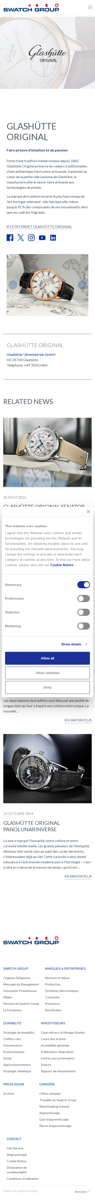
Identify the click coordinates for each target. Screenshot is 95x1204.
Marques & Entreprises (65, 968)
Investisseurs (53, 1023)
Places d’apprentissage (55, 1126)
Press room (13, 1084)
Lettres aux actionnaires (57, 1058)
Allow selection (47, 673)
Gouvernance (12, 1045)
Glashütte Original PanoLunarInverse (31, 826)
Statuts (46, 1065)
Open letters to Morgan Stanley (63, 1032)
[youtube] (42, 238)
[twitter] (20, 238)
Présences (52, 1003)
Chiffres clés (12, 1039)
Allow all (47, 658)
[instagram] (31, 238)
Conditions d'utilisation (23, 1178)
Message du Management (21, 984)
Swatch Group (15, 968)
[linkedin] (53, 238)
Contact (14, 1139)
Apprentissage (49, 1113)
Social (7, 1058)
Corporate (52, 997)
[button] (13, 285)
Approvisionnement (17, 1065)
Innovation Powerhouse (20, 991)
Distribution (53, 1010)
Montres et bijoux (57, 978)
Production (53, 984)
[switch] (83, 598)
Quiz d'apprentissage (54, 1119)
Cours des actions (53, 1039)
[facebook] (10, 238)
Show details (71, 644)
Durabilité (12, 1023)
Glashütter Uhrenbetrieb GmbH (31, 354)
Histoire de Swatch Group (21, 1003)
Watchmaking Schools (54, 1106)
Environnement (14, 1052)
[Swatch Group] (31, 7)
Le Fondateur (12, 1010)
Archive (8, 1093)
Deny (47, 687)
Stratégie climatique (17, 1071)
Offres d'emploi (50, 1093)
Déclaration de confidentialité (17, 1170)
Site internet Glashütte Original (39, 226)
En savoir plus (78, 720)
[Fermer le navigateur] (90, 7)
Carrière (47, 1084)
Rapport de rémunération (58, 1071)
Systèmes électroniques (62, 991)
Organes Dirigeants (16, 978)
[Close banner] (88, 511)
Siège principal (17, 1154)
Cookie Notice (62, 565)
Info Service (15, 1148)
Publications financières (57, 1052)
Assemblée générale (55, 1045)
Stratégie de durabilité (18, 1032)
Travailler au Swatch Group (57, 1100)
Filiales (7, 997)
